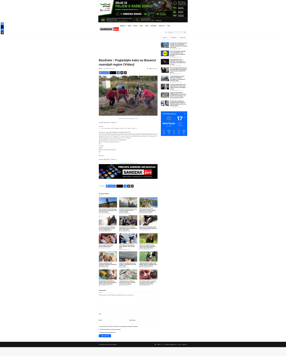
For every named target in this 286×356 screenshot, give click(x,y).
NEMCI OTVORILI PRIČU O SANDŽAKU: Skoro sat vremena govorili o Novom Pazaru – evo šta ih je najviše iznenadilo (178, 95)
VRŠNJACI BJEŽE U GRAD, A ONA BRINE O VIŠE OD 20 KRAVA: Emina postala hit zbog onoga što (148, 264)
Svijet (141, 25)
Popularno (173, 37)
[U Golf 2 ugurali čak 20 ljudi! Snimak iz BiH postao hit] (108, 238)
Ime (100, 313)
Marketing (184, 344)
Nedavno (165, 37)
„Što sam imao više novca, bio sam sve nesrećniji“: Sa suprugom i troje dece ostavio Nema (108, 210)
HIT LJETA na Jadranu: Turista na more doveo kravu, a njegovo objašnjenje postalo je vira (147, 282)
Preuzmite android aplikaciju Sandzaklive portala (128, 163)
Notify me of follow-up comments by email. (110, 329)
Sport (147, 25)
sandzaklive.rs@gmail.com (170, 344)
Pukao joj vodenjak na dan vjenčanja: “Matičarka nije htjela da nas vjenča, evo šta (107, 264)
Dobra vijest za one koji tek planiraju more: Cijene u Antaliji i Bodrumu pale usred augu (147, 210)
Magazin (153, 25)
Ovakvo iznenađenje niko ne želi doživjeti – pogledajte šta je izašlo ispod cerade (127, 264)
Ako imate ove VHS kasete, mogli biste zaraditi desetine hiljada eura (148, 227)
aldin (101, 68)
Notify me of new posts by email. (108, 332)
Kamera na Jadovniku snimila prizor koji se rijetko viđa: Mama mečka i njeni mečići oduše (147, 246)
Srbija (129, 25)
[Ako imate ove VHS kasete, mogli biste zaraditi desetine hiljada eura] (148, 220)
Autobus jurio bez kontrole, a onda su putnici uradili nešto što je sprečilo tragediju (128, 210)
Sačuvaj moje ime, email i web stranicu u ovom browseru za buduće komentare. (119, 326)
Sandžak (122, 25)
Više (168, 25)
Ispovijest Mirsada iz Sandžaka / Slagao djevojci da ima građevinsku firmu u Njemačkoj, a (128, 228)
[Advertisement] (128, 45)
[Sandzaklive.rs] (109, 29)
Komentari (182, 37)
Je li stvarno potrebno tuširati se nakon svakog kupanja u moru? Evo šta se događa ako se (107, 228)
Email (100, 320)
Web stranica (132, 320)
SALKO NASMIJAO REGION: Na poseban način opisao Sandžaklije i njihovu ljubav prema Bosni (108, 282)
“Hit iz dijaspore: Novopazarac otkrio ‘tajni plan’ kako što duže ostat (127, 246)
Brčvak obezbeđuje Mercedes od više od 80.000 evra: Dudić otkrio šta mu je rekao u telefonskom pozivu (178, 70)
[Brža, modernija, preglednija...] (128, 171)
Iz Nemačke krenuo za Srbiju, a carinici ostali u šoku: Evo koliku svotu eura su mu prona (127, 282)
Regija (135, 25)
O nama (179, 344)
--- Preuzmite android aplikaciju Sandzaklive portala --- (128, 118)
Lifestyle (161, 25)
